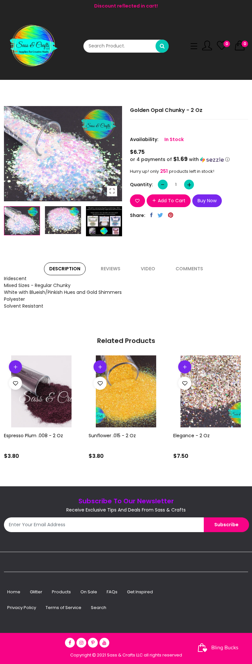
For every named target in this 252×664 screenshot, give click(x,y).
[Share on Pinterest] (170, 215)
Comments (189, 268)
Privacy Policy (21, 607)
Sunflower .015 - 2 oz (112, 435)
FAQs (112, 592)
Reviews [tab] (110, 268)
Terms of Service (63, 607)
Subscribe (226, 524)
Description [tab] (64, 268)
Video (148, 268)
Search (98, 607)
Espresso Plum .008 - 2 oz (33, 435)
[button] (189, 159)
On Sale (88, 592)
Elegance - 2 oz (191, 435)
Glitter (36, 592)
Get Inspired (140, 592)
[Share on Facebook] (151, 215)
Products (61, 592)
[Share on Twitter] (160, 215)
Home (13, 592)
